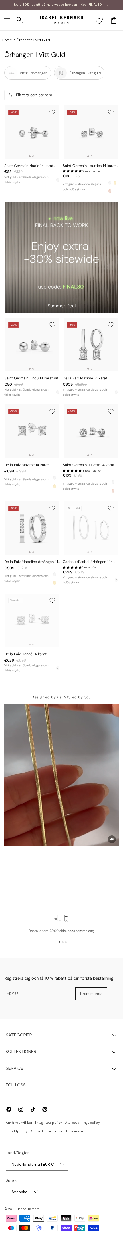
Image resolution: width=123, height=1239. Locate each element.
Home (7, 40)
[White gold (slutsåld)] (116, 580)
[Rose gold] (109, 191)
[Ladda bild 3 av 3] (66, 942)
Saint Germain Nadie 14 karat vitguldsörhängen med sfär (28, 166)
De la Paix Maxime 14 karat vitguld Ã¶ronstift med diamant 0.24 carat (89, 378)
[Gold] (115, 182)
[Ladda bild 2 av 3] (63, 942)
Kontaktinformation (47, 1131)
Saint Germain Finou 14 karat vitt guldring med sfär (32, 378)
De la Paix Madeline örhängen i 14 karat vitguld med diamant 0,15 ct (32, 562)
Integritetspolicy (48, 1123)
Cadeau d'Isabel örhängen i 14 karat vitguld (88, 562)
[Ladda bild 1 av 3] (59, 942)
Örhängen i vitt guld (33, 40)
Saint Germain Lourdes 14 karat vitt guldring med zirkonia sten (89, 166)
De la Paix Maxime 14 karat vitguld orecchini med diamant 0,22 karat (30, 465)
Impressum (75, 1131)
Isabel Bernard (29, 1209)
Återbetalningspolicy (82, 1123)
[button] (7, 20)
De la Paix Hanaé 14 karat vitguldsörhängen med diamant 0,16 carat (30, 654)
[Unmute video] (112, 839)
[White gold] (57, 179)
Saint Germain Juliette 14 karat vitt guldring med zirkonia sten (88, 465)
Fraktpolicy (18, 1131)
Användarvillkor (19, 1123)
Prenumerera (91, 994)
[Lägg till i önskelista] (52, 112)
